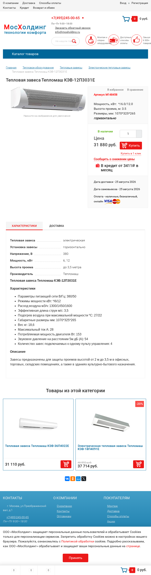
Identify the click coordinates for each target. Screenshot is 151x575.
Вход (123, 3)
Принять (75, 558)
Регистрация (140, 3)
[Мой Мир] (78, 478)
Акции (111, 521)
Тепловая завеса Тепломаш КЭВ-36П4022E (37, 446)
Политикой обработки (77, 541)
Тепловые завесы (71, 67)
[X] (83, 478)
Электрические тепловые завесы (109, 67)
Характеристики (24, 225)
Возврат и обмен (44, 7)
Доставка (28, 3)
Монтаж (112, 505)
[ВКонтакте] (67, 478)
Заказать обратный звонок (73, 27)
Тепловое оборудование (38, 67)
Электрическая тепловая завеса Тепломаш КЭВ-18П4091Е (110, 447)
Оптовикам (64, 516)
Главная (11, 67)
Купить (134, 145)
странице (133, 546)
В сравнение (135, 89)
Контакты (9, 7)
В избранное (115, 89)
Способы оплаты (50, 3)
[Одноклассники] (72, 478)
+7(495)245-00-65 (65, 18)
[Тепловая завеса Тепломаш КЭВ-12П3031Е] (49, 99)
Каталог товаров (25, 54)
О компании (10, 3)
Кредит (24, 7)
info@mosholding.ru (67, 32)
